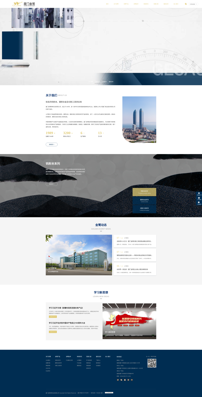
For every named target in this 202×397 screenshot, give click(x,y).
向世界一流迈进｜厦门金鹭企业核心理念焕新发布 (132, 269)
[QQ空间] (128, 380)
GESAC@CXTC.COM (125, 376)
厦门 (102, 393)
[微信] (121, 380)
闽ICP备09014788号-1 (83, 393)
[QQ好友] (125, 380)
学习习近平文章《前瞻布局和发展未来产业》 (66, 308)
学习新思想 (110, 332)
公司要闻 (52, 268)
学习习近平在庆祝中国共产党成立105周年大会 (67, 323)
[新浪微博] (118, 380)
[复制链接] (132, 380)
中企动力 (98, 393)
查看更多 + (51, 144)
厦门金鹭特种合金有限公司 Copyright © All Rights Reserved (61, 393)
